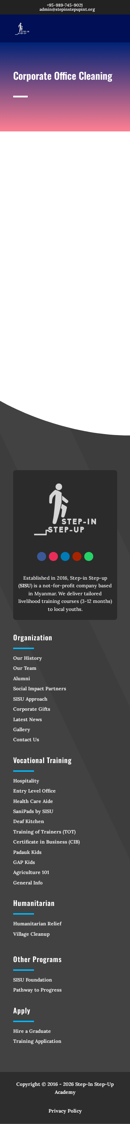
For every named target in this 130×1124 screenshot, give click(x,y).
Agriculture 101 (31, 872)
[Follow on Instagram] (53, 556)
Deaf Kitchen (28, 821)
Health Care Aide (33, 801)
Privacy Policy (65, 1111)
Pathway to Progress (37, 990)
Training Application (37, 1041)
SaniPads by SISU (33, 811)
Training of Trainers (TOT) (44, 832)
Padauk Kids (27, 852)
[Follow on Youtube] (76, 556)
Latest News (27, 719)
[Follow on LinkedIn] (65, 556)
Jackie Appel (48, 279)
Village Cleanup (31, 934)
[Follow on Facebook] (41, 556)
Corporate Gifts (31, 709)
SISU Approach (30, 699)
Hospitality (26, 781)
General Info (28, 883)
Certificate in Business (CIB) (46, 842)
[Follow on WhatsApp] (88, 556)
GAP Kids (24, 862)
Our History (27, 658)
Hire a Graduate (32, 1031)
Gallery (21, 729)
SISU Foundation (32, 980)
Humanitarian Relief (37, 923)
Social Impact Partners (39, 688)
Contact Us (26, 739)
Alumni (21, 678)
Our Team (24, 668)
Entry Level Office (34, 791)
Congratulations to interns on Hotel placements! (54, 253)
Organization (32, 637)
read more (31, 346)
